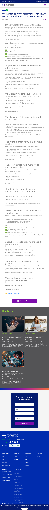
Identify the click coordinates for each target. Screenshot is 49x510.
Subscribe (24, 423)
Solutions (38, 456)
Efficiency (10, 333)
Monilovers (16, 460)
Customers (4, 457)
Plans (38, 454)
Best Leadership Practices (18, 476)
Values (15, 457)
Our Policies (16, 459)
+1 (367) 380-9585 (19, 440)
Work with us (4, 462)
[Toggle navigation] (45, 5)
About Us (4, 454)
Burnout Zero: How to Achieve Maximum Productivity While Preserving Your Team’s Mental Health (18, 484)
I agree (24, 508)
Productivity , (5, 333)
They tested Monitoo (26, 301)
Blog (3, 456)
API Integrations (5, 464)
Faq (3, 459)
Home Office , (11, 369)
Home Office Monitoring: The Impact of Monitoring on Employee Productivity (18, 501)
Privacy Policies (27, 507)
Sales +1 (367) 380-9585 (9, 1)
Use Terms (33, 507)
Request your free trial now (13, 293)
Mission (15, 456)
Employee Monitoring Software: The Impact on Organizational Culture (18, 493)
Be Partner (4, 460)
